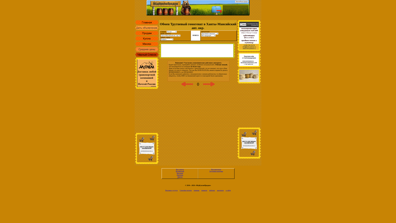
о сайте (228, 190)
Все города (180, 169)
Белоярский (180, 171)
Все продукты (216, 169)
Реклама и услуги (171, 190)
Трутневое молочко (216, 171)
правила (204, 190)
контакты (220, 190)
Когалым (180, 173)
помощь (196, 190)
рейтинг (212, 190)
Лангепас (180, 175)
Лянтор (180, 177)
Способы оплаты (186, 190)
